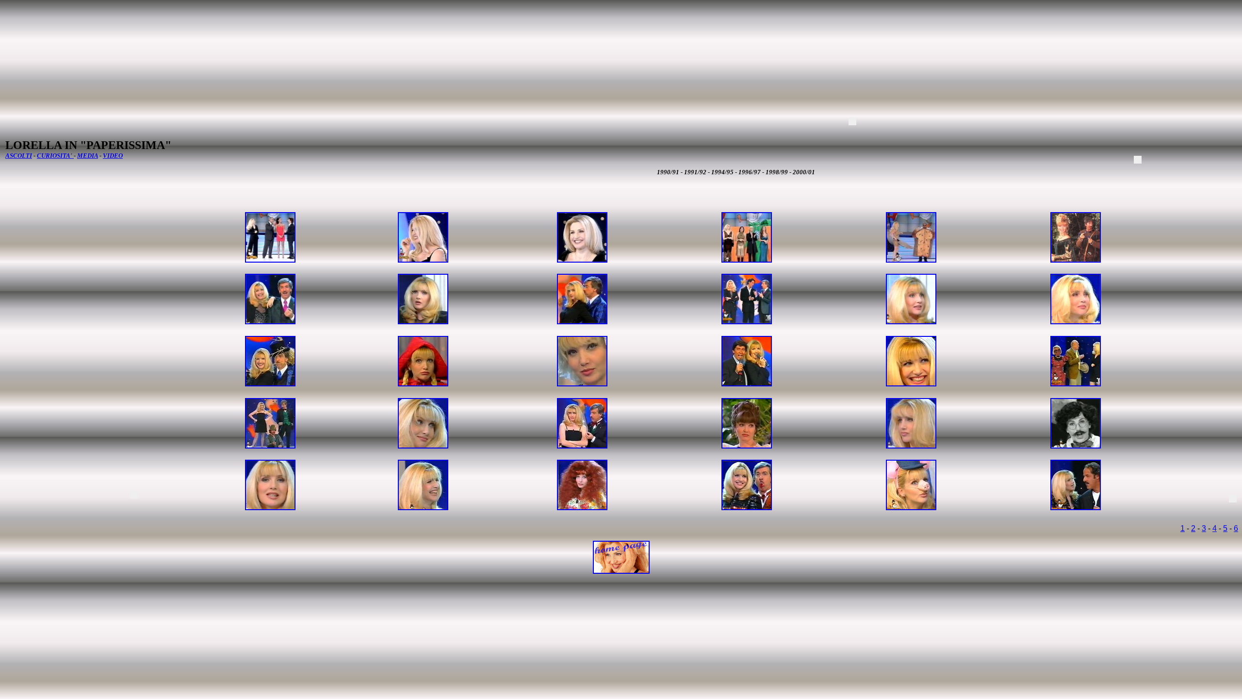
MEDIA (87, 155)
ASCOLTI (18, 155)
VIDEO (113, 155)
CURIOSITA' (55, 155)
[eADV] (852, 121)
